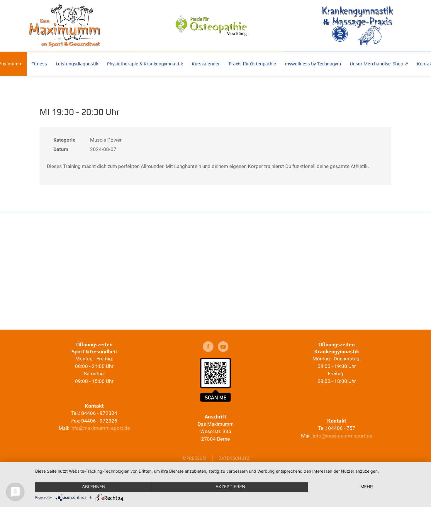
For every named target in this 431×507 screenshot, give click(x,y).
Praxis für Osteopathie (252, 64)
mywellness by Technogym (313, 64)
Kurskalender (206, 64)
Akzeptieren (230, 486)
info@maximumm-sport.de (100, 428)
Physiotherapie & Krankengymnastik (145, 64)
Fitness (39, 64)
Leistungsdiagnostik (77, 64)
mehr (366, 486)
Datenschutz (234, 458)
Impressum (193, 458)
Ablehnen (93, 486)
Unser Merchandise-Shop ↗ (379, 64)
